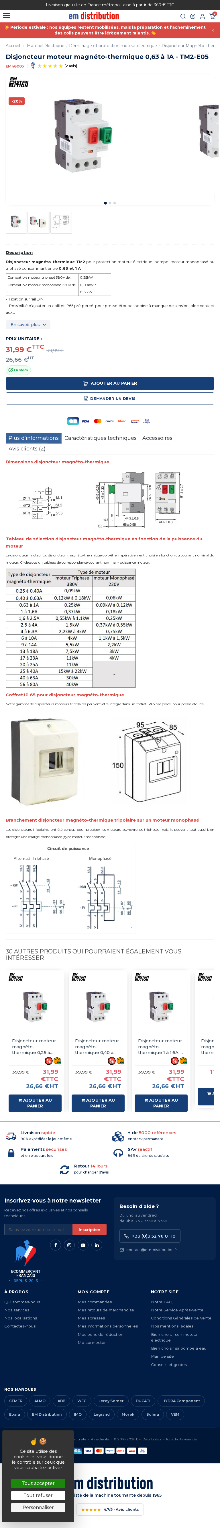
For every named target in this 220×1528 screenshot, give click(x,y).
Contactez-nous (20, 1326)
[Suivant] (193, 5)
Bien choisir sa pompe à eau (179, 1348)
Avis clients (100, 1439)
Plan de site (162, 1356)
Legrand (102, 1414)
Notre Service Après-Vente (177, 1310)
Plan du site (76, 1439)
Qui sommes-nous (22, 1302)
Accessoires (157, 438)
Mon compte (93, 1291)
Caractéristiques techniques (100, 438)
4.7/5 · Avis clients (110, 1509)
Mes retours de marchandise (106, 1310)
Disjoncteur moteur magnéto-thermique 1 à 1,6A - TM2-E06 (160, 1046)
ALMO (40, 1401)
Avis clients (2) (27, 449)
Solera (152, 1414)
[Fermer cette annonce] (213, 30)
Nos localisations (20, 1318)
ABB (61, 1401)
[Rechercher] (183, 16)
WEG (82, 1401)
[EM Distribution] (93, 16)
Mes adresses (91, 1318)
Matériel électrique (45, 45)
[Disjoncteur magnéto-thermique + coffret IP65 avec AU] (16, 222)
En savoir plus (25, 324)
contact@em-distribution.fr (151, 1249)
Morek (128, 1414)
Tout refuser (38, 1495)
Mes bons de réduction (100, 1334)
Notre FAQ (161, 1302)
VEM (175, 1414)
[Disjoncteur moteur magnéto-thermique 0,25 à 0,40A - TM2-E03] (35, 1007)
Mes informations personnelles (108, 1326)
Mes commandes (95, 1302)
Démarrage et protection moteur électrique (113, 45)
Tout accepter (38, 1483)
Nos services (16, 1310)
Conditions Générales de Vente (181, 1318)
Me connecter (92, 1342)
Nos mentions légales (172, 1326)
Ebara (14, 1414)
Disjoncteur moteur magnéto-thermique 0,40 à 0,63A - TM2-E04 (97, 1046)
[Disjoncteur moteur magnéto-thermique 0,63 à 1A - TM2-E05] (61, 222)
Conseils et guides (169, 1364)
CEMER (15, 1401)
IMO (78, 1414)
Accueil (13, 45)
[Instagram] (69, 1245)
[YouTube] (83, 1245)
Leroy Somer (111, 1401)
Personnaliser (38, 1507)
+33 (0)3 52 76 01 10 (154, 1236)
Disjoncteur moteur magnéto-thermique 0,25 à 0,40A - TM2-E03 (34, 1046)
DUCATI (143, 1401)
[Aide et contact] (193, 16)
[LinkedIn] (96, 1245)
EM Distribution (47, 1414)
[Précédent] (27, 5)
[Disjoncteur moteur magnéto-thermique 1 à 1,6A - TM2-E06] (161, 1007)
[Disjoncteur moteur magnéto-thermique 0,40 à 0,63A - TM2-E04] (98, 1007)
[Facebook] (55, 1245)
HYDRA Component (181, 1401)
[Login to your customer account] (202, 16)
